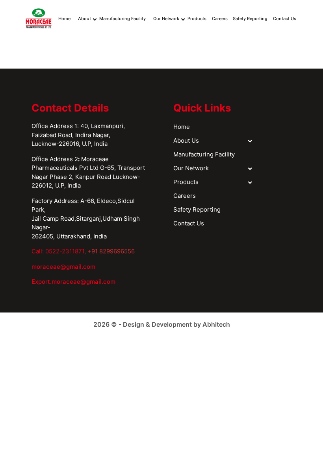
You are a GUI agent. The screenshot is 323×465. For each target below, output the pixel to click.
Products (196, 18)
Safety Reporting (250, 18)
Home (64, 18)
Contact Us (284, 18)
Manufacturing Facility (122, 18)
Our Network (166, 18)
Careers (220, 18)
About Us (186, 140)
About (84, 18)
